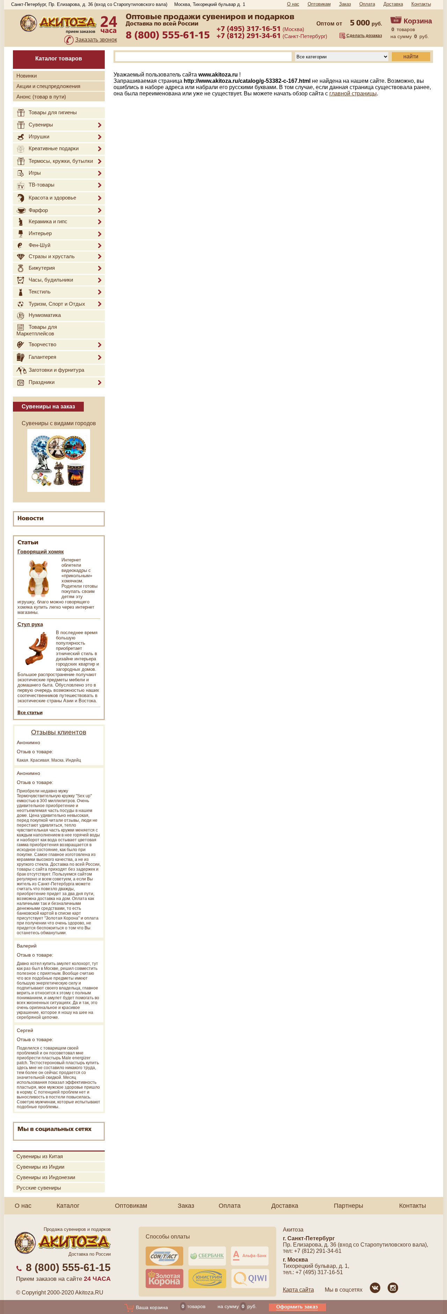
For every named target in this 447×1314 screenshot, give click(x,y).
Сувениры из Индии (40, 1167)
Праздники (41, 382)
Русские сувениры (38, 1188)
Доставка (393, 4)
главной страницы (353, 93)
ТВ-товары (41, 185)
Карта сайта (298, 1290)
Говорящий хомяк (40, 551)
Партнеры (348, 1205)
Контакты (421, 4)
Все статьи (30, 713)
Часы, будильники (51, 280)
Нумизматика (45, 315)
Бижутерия (42, 268)
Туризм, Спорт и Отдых (57, 304)
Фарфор (38, 210)
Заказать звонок (96, 40)
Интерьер (40, 234)
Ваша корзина (151, 1307)
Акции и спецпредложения (48, 86)
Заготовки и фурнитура (56, 370)
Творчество (42, 344)
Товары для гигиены (53, 112)
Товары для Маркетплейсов (36, 330)
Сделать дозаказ (364, 35)
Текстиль (40, 292)
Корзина (418, 21)
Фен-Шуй (39, 245)
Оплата (367, 4)
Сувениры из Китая (39, 1156)
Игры (35, 173)
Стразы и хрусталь (52, 256)
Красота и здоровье (52, 198)
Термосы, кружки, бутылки (61, 161)
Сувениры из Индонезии (45, 1177)
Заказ (345, 4)
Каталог (68, 1205)
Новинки (26, 76)
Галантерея (42, 357)
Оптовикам (319, 4)
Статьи (27, 543)
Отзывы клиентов (58, 732)
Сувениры (41, 125)
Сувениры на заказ (48, 406)
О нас (293, 4)
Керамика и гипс (48, 221)
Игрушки (39, 136)
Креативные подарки (54, 148)
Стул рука (30, 624)
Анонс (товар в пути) (41, 97)
